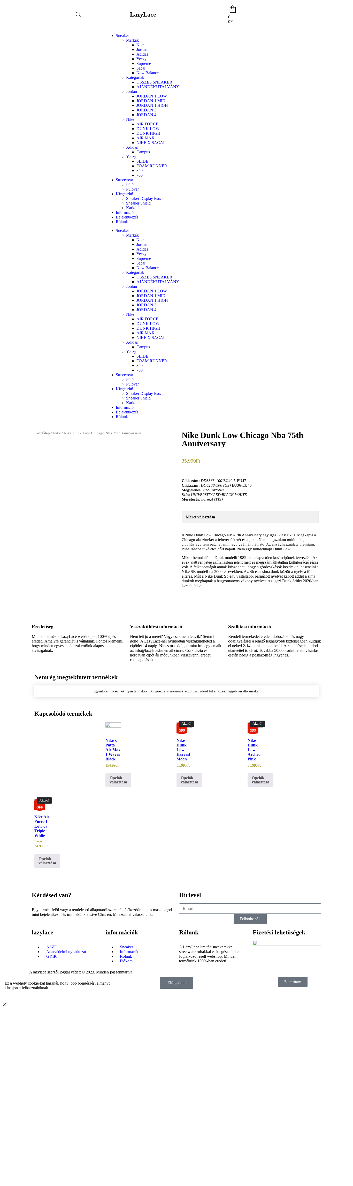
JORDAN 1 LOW (151, 96)
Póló (130, 184)
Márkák (132, 40)
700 (139, 175)
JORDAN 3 (146, 110)
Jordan (141, 49)
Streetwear (124, 180)
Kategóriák (135, 77)
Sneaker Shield (138, 203)
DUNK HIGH (148, 133)
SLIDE (142, 161)
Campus (143, 152)
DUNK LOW (147, 128)
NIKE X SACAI (150, 142)
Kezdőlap (42, 433)
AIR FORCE (147, 124)
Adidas (142, 54)
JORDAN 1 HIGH (152, 105)
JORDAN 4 (146, 114)
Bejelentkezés (127, 217)
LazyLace (143, 14)
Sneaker (122, 35)
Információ (125, 212)
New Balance (147, 73)
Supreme (143, 63)
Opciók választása (118, 780)
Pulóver (132, 189)
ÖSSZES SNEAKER (154, 82)
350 (139, 170)
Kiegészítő (124, 194)
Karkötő (133, 208)
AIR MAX (145, 138)
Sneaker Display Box (143, 198)
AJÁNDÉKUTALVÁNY (157, 87)
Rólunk (122, 222)
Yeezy (141, 59)
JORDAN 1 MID (150, 101)
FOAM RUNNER (151, 166)
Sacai (140, 68)
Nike (140, 45)
